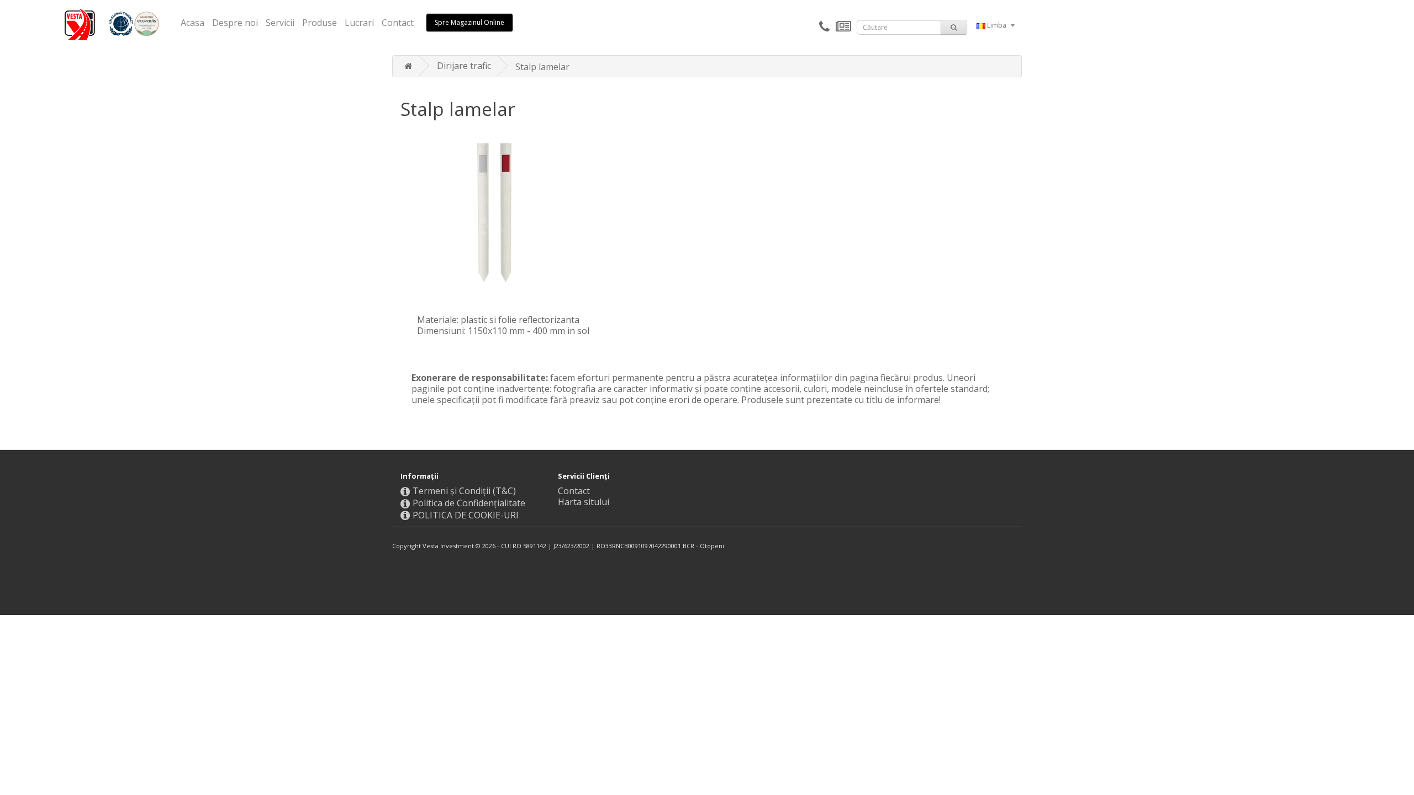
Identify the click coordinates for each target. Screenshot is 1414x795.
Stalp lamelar (542, 67)
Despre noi (235, 23)
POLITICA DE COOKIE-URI (466, 515)
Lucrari (359, 23)
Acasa (192, 23)
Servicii (280, 23)
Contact (398, 23)
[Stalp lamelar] (503, 210)
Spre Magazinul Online (469, 22)
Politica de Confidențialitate (469, 503)
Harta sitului (583, 502)
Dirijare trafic (464, 66)
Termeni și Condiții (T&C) (464, 491)
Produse (319, 23)
